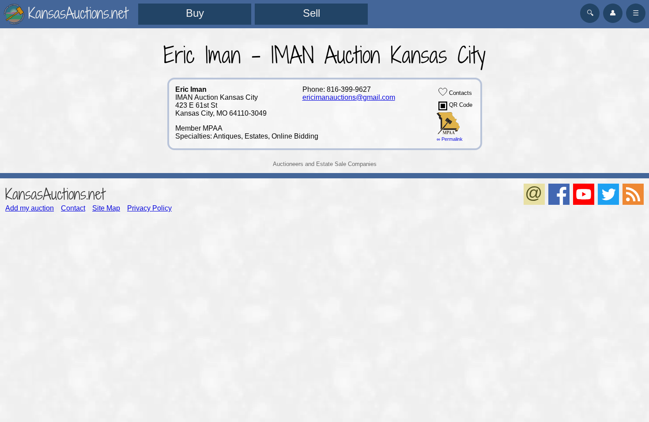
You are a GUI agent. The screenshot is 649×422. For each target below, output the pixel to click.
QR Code (459, 105)
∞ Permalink (450, 139)
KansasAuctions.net (55, 194)
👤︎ (612, 13)
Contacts (459, 93)
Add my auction (29, 208)
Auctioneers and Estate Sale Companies (325, 164)
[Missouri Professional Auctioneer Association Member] (448, 132)
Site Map (106, 208)
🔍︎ (590, 13)
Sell (311, 13)
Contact (73, 208)
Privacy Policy (149, 208)
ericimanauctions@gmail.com (348, 97)
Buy (195, 13)
